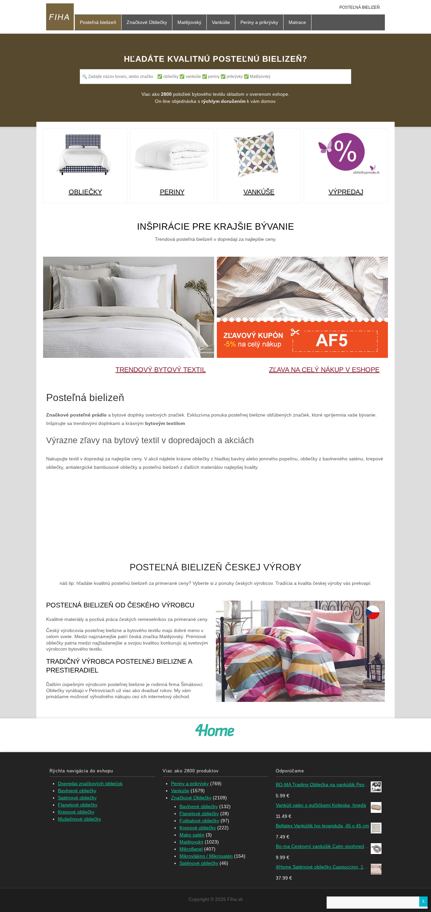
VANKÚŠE (258, 192)
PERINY (172, 192)
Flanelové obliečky (77, 804)
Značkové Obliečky (147, 22)
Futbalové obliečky (199, 820)
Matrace (297, 22)
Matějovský (189, 22)
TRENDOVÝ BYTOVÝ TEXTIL (160, 369)
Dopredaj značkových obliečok (90, 783)
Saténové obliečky (77, 797)
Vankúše (221, 22)
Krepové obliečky (76, 812)
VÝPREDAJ (346, 192)
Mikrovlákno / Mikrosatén (206, 856)
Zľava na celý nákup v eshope (324, 369)
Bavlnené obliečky (77, 790)
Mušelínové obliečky (79, 819)
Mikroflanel (191, 849)
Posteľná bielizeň (359, 7)
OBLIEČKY (85, 192)
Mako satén (191, 834)
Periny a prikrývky (259, 22)
